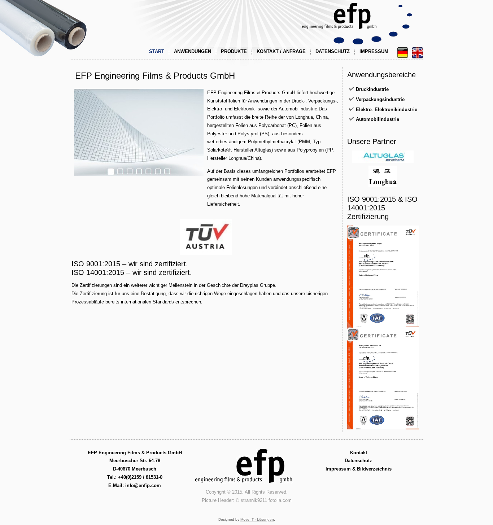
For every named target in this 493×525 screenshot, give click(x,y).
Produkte (234, 51)
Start (156, 51)
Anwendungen (192, 51)
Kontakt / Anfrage (281, 51)
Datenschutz (332, 51)
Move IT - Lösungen (257, 519)
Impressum (373, 51)
